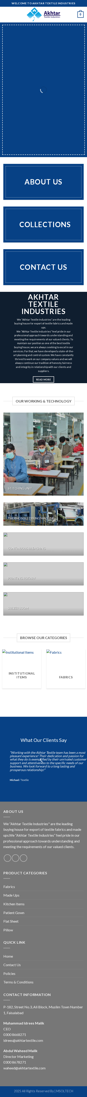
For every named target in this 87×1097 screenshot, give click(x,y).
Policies (9, 973)
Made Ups (11, 895)
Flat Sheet (11, 921)
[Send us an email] (23, 858)
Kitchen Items (14, 904)
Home (8, 956)
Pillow (8, 930)
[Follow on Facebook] (7, 858)
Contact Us (12, 965)
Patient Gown (13, 912)
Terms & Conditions (18, 982)
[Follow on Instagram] (15, 858)
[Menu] (6, 14)
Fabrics (9, 886)
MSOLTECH (64, 1091)
